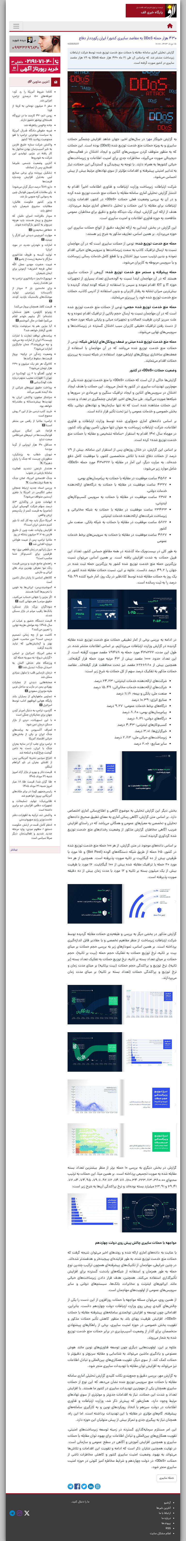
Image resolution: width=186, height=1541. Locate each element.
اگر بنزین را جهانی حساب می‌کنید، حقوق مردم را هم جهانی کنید (32, 599)
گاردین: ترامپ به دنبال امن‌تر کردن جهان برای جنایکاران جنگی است (32, 713)
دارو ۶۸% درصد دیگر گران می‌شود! (32, 187)
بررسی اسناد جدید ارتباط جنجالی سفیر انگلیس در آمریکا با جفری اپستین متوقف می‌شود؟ (32, 492)
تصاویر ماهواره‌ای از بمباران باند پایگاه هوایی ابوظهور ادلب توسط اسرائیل (32, 701)
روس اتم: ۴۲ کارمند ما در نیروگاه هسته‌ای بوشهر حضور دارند (32, 118)
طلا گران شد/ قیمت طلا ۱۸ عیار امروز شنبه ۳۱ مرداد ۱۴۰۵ (32, 784)
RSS (168, 1528)
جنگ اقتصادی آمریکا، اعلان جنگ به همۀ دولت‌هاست (32, 480)
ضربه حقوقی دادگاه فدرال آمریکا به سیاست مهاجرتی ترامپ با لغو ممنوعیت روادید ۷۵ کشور (32, 135)
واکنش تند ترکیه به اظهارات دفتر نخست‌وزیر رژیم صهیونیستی (32, 817)
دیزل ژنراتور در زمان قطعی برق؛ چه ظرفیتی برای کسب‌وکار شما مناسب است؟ (32, 554)
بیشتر (14, 850)
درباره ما (166, 1518)
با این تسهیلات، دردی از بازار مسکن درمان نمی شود (32, 722)
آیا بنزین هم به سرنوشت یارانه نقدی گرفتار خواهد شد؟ (32, 328)
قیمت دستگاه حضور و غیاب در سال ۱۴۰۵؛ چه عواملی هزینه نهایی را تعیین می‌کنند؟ (32, 625)
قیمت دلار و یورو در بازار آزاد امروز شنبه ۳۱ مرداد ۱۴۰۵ (32, 774)
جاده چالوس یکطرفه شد (38, 125)
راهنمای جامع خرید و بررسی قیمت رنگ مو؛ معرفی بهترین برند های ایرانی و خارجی (32, 568)
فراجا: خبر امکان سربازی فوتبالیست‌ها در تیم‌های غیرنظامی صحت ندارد (32, 435)
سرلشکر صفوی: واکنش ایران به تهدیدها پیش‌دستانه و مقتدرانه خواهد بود (32, 401)
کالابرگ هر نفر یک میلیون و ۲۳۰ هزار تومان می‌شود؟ (32, 366)
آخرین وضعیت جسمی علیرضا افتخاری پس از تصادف (32, 165)
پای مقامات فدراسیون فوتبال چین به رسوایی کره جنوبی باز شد (32, 194)
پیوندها (166, 1523)
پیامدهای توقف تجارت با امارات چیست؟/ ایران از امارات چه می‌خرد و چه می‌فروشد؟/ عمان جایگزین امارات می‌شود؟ (32, 342)
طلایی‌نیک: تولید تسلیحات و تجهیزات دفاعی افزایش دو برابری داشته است (32, 805)
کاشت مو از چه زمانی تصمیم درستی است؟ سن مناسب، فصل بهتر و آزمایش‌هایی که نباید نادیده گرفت (32, 641)
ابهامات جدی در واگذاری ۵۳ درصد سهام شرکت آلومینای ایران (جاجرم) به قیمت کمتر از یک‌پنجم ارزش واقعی (32, 509)
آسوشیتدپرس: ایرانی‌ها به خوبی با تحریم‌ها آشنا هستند (32, 589)
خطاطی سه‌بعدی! (42, 230)
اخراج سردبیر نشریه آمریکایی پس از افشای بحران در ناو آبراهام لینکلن (32, 762)
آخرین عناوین (40, 82)
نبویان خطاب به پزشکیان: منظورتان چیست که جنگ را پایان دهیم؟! (32, 459)
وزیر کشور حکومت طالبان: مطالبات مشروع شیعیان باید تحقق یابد (32, 206)
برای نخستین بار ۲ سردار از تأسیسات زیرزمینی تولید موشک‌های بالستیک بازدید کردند (32, 292)
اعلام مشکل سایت (160, 1534)
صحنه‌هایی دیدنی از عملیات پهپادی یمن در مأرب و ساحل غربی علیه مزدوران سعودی (32, 687)
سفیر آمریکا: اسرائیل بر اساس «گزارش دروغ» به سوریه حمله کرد (32, 655)
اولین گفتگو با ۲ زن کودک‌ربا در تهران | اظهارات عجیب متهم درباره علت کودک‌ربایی (32, 378)
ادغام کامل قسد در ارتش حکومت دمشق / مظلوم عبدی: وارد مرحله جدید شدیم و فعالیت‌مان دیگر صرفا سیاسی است (32, 831)
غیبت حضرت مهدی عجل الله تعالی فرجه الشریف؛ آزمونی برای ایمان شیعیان (32, 269)
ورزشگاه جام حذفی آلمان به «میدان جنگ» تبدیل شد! (32, 665)
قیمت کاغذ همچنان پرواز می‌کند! (33, 307)
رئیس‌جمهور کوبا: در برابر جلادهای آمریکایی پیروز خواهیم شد (32, 794)
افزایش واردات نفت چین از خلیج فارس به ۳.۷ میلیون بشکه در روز (32, 532)
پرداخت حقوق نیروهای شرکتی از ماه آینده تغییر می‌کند (32, 390)
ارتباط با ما (165, 1513)
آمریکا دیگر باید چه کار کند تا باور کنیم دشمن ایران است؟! (32, 523)
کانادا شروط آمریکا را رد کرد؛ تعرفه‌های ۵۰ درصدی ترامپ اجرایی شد (32, 96)
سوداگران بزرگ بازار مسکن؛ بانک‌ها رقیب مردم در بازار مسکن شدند (32, 611)
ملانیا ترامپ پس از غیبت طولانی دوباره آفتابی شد (32, 542)
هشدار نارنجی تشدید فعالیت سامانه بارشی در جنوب (32, 471)
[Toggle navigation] (16, 26)
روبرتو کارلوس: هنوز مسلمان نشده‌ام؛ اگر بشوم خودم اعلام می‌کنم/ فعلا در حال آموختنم (32, 316)
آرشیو (167, 1503)
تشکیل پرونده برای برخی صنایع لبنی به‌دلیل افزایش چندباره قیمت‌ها (32, 177)
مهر (150, 139)
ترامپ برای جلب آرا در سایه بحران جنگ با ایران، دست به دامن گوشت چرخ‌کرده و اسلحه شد (32, 748)
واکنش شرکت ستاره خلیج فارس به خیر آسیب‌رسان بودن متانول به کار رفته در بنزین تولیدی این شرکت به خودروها (32, 151)
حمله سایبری (166, 1478)
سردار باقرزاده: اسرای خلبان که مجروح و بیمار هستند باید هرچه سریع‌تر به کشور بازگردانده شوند (32, 220)
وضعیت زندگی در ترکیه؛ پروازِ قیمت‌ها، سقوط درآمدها (32, 356)
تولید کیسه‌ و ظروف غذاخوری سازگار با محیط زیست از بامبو (32, 257)
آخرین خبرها (163, 1508)
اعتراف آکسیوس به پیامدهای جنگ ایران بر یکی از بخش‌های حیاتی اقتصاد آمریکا (32, 734)
